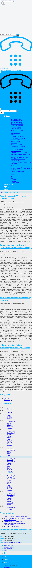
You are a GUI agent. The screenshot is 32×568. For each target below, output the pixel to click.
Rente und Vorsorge (12, 155)
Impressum (7, 561)
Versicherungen (8, 400)
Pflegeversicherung (16, 151)
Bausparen (14, 143)
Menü (2, 112)
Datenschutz (7, 562)
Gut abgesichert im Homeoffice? (13, 521)
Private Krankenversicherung (19, 152)
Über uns (6, 187)
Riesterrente (14, 163)
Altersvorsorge (15, 160)
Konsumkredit (15, 182)
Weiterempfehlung (9, 547)
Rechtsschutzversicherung (18, 125)
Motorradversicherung (17, 120)
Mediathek (7, 550)
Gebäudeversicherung (17, 135)
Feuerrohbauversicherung (18, 146)
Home (1, 192)
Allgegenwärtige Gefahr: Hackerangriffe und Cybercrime (15, 346)
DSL (12, 178)
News (5, 186)
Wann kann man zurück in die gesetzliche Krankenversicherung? (16, 246)
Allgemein (6, 398)
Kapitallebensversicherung (18, 171)
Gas (12, 176)
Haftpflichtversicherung (17, 122)
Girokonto (13, 179)
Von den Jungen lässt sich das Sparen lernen (16, 516)
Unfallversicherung (16, 127)
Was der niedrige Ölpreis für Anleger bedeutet (13, 197)
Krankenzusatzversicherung (18, 149)
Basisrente (13, 165)
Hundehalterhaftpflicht (17, 124)
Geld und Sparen (12, 173)
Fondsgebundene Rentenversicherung (21, 170)
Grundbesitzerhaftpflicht (17, 136)
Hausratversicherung (16, 133)
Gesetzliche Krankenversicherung (20, 154)
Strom (12, 174)
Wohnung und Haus (12, 132)
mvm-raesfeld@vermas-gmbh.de (13, 542)
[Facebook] (4, 553)
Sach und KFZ (11, 117)
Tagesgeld (13, 181)
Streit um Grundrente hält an (11, 526)
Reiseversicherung (16, 128)
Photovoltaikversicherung (18, 138)
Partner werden (8, 548)
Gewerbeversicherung (17, 130)
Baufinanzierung (15, 141)
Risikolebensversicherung (18, 159)
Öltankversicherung (16, 144)
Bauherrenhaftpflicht (16, 139)
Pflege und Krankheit (13, 147)
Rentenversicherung (16, 167)
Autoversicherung (16, 119)
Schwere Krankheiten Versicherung (21, 162)
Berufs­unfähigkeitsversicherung (19, 157)
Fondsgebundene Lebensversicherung (21, 168)
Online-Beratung (8, 184)
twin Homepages (5, 567)
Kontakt (6, 189)
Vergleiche (7, 116)
